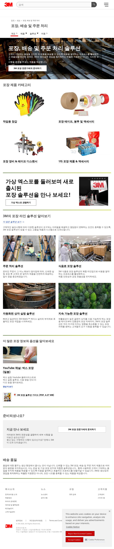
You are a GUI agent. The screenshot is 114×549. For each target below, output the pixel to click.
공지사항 (44, 498)
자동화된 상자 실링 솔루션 (19, 313)
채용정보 (8, 498)
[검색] (94, 4)
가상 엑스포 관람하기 (21, 202)
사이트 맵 (101, 498)
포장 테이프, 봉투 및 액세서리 (76, 121)
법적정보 (19, 520)
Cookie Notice (73, 526)
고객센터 (101, 494)
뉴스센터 (44, 494)
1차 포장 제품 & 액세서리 (73, 161)
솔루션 (33, 33)
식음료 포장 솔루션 (69, 266)
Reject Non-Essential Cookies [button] (80, 533)
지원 (43, 33)
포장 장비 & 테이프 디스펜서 (20, 161)
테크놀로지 (9, 508)
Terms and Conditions (57, 520)
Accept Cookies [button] (74, 540)
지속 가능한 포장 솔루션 (72, 313)
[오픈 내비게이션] (106, 5)
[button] (94, 539)
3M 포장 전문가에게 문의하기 (27, 68)
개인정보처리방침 (35, 520)
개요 (13, 33)
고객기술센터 (10, 512)
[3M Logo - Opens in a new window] (8, 4)
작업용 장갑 (10, 121)
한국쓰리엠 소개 (11, 494)
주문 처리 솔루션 (13, 266)
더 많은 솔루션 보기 (12, 221)
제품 (22, 33)
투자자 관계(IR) (11, 501)
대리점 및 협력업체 (12, 505)
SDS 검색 (72, 494)
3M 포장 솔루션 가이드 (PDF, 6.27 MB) (35, 395)
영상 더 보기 (8, 386)
